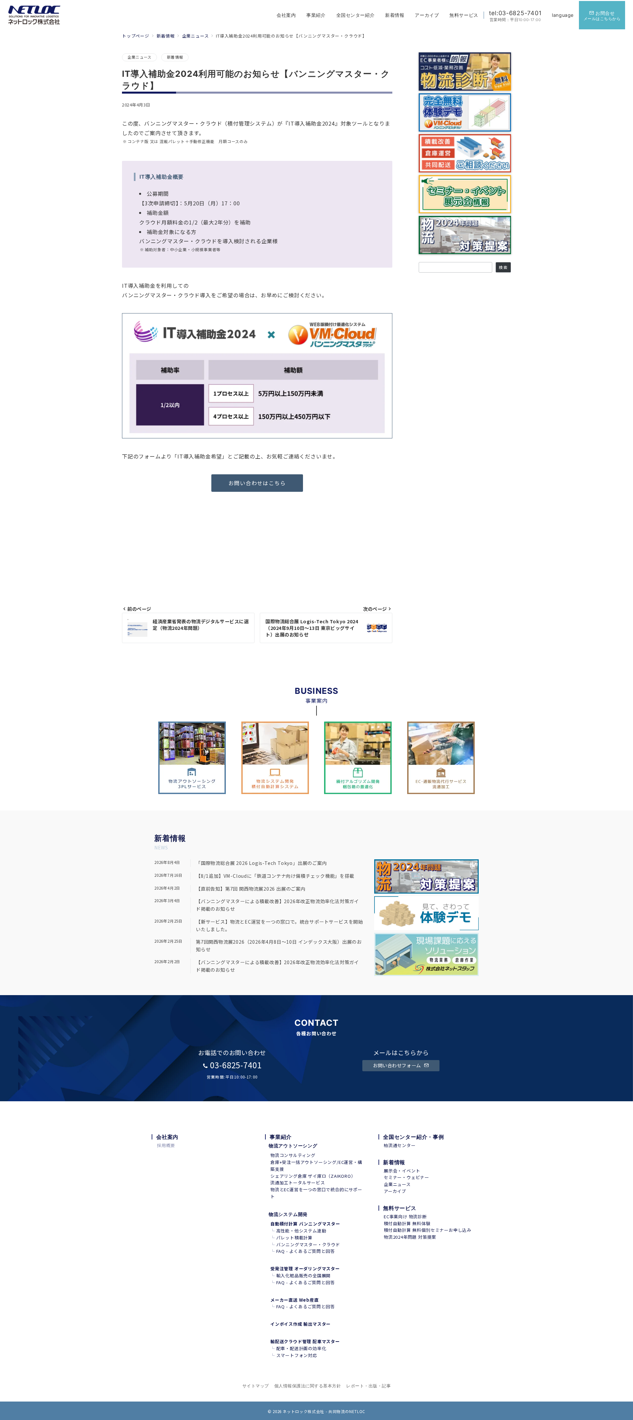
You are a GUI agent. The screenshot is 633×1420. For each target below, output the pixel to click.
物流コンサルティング (293, 1155)
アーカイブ (395, 1191)
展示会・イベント (402, 1171)
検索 (503, 267)
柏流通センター (400, 1145)
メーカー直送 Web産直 (294, 1300)
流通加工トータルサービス (297, 1182)
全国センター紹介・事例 (413, 1137)
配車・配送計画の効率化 (301, 1348)
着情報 (174, 838)
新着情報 (175, 57)
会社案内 (167, 1137)
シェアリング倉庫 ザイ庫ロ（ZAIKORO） (313, 1176)
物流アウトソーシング (293, 1145)
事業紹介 (281, 1137)
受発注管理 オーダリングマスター (305, 1268)
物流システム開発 (288, 1214)
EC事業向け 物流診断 (405, 1216)
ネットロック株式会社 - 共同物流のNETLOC (324, 1411)
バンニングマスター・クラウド (308, 1244)
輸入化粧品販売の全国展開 (303, 1275)
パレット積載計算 (294, 1237)
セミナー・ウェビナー (406, 1177)
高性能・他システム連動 (301, 1231)
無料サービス (399, 1208)
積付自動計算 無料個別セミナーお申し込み (427, 1230)
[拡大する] (383, 321)
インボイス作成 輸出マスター (300, 1324)
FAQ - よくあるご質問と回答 (305, 1251)
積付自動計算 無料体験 (407, 1223)
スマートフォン (292, 1355)
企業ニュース (139, 57)
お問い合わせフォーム (397, 1065)
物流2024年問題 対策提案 (410, 1237)
